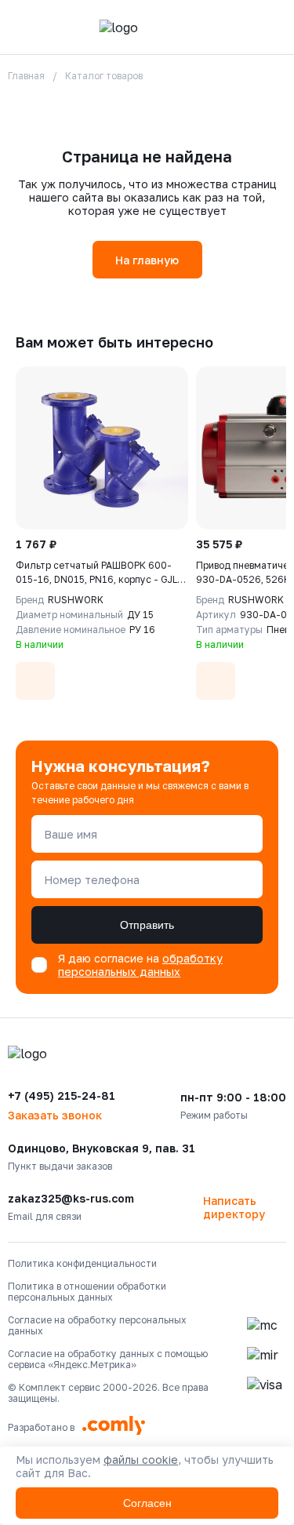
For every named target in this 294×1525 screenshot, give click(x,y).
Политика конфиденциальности (82, 1263)
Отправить (147, 925)
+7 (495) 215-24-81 (61, 1095)
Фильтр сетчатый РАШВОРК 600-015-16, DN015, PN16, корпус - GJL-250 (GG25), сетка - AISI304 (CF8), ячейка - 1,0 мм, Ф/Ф (99, 573)
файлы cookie (140, 1459)
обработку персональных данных (140, 965)
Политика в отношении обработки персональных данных (87, 1292)
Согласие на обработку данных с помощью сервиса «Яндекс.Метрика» (108, 1359)
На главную (147, 260)
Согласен (147, 1503)
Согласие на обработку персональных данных (97, 1326)
